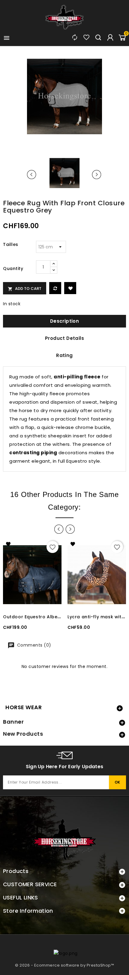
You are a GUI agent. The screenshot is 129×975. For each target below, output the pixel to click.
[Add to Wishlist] (70, 288)
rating (64, 355)
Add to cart (24, 288)
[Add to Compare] (55, 288)
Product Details (64, 338)
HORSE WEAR (23, 707)
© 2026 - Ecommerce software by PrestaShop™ (64, 965)
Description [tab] (64, 321)
